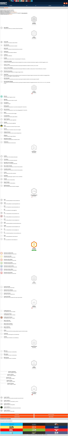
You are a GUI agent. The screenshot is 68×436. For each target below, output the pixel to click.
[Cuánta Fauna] (23, 1)
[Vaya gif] (26, 1)
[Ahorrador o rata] (30, 1)
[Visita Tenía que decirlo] (11, 430)
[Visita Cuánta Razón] (34, 424)
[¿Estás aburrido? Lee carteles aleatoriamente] (36, 5)
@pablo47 (10, 14)
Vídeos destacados (39, 434)
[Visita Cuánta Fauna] (34, 427)
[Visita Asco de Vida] (56, 424)
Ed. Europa (30, 434)
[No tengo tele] (25, 1)
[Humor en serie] (21, 1)
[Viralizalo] (32, 1)
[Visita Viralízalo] (11, 424)
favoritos (17, 414)
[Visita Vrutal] (56, 430)
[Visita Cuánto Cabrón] (34, 430)
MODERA (50, 5)
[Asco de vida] (9, 1)
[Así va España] (14, 1)
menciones (51, 416)
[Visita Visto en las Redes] (56, 427)
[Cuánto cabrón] (16, 1)
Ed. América (34, 434)
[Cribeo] (20, 1)
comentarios (17, 416)
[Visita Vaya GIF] (11, 432)
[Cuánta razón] (11, 1)
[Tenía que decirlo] (28, 1)
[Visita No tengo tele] (56, 432)
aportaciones (51, 414)
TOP (26, 5)
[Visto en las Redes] (13, 1)
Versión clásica (45, 434)
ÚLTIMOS (10, 5)
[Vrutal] (18, 1)
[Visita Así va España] (11, 427)
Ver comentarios (14, 12)
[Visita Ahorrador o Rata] (34, 432)
